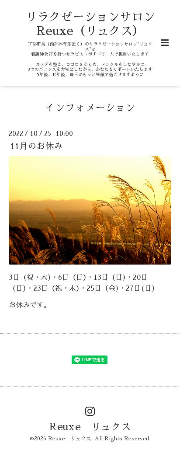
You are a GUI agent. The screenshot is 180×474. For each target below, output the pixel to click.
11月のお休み (36, 146)
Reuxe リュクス (90, 427)
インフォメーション (90, 108)
